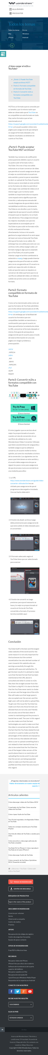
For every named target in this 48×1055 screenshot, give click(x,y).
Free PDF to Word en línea (17, 950)
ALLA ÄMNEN (17, 9)
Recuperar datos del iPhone (17, 961)
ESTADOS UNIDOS (16, 1018)
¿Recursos (15, 869)
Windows (25, 34)
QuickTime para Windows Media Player (22, 978)
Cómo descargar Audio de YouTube (20, 855)
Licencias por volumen (16, 913)
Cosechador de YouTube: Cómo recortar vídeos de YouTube (22, 808)
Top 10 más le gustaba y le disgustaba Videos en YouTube (23, 820)
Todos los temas (13, 30)
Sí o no (24, 30)
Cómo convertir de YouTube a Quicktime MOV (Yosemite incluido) (22, 861)
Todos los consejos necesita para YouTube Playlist (22, 828)
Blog (23, 1045)
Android (25, 37)
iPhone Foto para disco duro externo (21, 963)
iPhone (10, 37)
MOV (11, 349)
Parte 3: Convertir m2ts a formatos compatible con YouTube (23, 95)
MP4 (11, 355)
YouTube (32, 112)
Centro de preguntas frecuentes (19, 937)
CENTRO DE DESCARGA (22, 889)
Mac (9, 34)
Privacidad (24, 1039)
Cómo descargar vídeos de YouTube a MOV (23, 802)
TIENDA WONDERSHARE (23, 882)
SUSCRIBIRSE (14, 1004)
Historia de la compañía (16, 919)
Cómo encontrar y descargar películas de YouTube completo (22, 842)
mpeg (20, 258)
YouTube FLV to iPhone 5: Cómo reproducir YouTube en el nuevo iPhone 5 (23, 849)
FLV (10, 368)
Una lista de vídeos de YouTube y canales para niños (24, 835)
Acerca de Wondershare (19, 1036)
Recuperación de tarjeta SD (17, 975)
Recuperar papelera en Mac (17, 972)
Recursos (30, 1045)
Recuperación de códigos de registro (20, 934)
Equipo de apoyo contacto (17, 940)
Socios (10, 916)
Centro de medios (14, 922)
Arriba (24, 1029)
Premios (11, 925)
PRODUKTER (17, 13)
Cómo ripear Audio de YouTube (19, 814)
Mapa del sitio (21, 1042)
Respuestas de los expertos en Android (21, 980)
